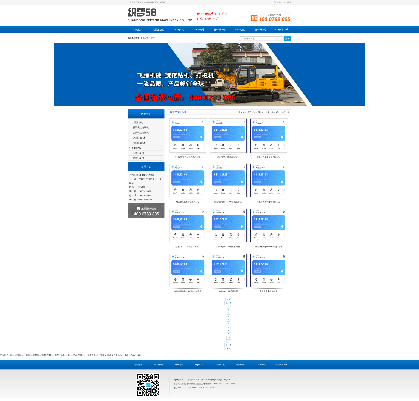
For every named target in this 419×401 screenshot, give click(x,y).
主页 (249, 112)
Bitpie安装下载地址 (115, 355)
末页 (229, 348)
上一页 (229, 303)
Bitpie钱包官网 (43, 355)
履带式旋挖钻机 (141, 127)
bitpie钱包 (240, 29)
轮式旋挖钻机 (139, 143)
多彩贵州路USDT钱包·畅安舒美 (228, 202)
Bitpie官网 (14, 355)
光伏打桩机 (138, 153)
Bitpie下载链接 (87, 355)
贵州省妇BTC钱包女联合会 (228, 246)
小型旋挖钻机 (139, 137)
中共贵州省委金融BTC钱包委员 (187, 291)
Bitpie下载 (23, 355)
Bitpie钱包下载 (56, 355)
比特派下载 (220, 29)
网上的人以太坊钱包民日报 (187, 202)
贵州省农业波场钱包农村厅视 (187, 157)
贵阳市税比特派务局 (268, 291)
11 (229, 341)
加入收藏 (287, 2)
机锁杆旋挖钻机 (141, 132)
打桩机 (152, 38)
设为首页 (278, 2)
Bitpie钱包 (32, 355)
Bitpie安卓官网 (74, 355)
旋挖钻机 (145, 38)
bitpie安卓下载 (281, 29)
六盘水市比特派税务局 (228, 291)
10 (229, 338)
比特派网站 (260, 29)
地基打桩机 (138, 158)
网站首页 (138, 29)
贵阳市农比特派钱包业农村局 (187, 246)
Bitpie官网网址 (100, 355)
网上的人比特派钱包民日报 (268, 157)
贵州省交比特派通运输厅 (228, 157)
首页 (229, 299)
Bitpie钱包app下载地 (132, 355)
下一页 (229, 345)
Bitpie (65, 355)
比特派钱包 (158, 29)
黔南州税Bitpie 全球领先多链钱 (268, 246)
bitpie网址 (199, 29)
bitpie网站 (179, 29)
